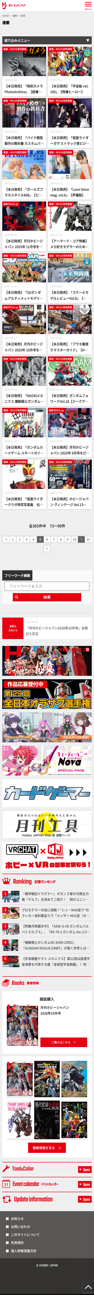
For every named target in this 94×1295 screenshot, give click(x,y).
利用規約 (17, 1242)
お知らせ (17, 1218)
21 (88, 539)
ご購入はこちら (60, 1042)
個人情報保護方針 (24, 1250)
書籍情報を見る (44, 1147)
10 (74, 539)
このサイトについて (25, 1234)
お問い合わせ (20, 1226)
